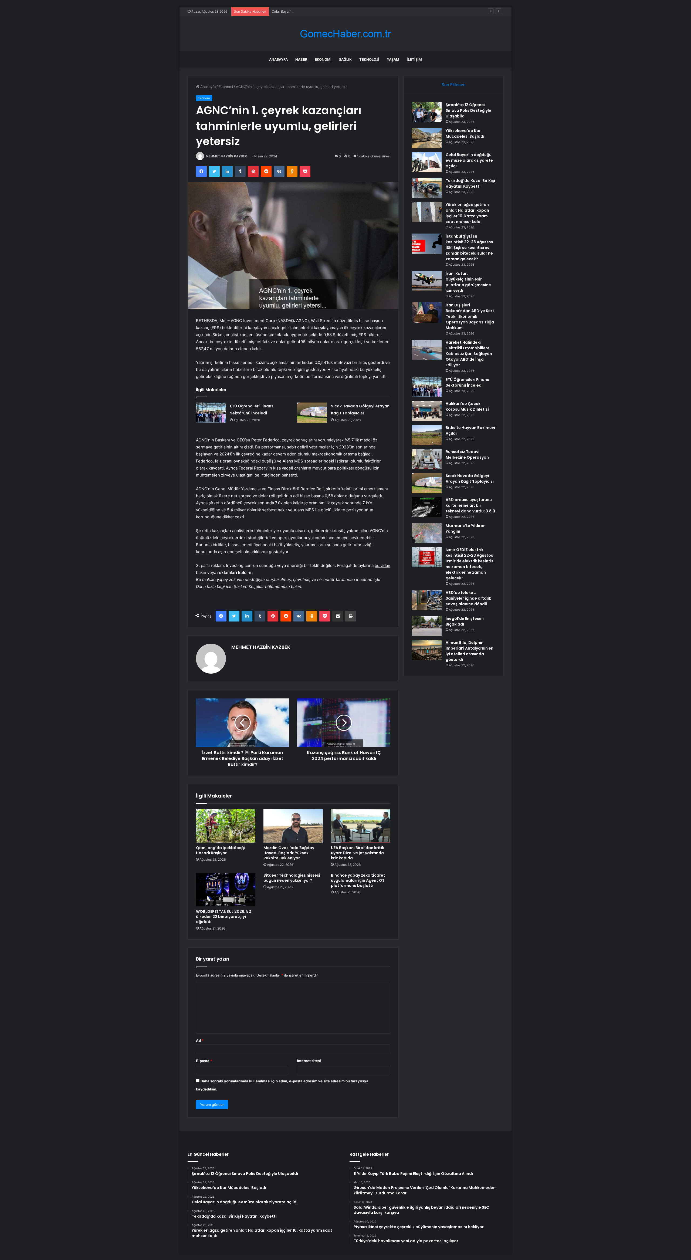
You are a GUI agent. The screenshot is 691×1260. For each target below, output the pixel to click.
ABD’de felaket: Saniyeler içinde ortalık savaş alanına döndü (468, 598)
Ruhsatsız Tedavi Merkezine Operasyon (467, 454)
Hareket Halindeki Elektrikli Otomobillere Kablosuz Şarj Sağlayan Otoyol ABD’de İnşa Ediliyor (469, 354)
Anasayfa (278, 59)
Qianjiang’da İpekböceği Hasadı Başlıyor (220, 850)
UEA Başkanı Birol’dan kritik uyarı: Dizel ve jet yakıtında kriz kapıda (357, 853)
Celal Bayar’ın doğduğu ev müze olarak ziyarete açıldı (316, 11)
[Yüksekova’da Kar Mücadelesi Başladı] (427, 138)
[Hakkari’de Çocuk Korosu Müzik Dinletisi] (427, 411)
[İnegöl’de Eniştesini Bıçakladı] (427, 626)
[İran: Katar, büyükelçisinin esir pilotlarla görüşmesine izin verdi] (427, 281)
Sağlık (345, 59)
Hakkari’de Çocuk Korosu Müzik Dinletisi (467, 406)
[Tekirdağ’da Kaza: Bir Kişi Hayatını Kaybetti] (427, 188)
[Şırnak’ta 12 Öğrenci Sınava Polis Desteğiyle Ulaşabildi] (427, 112)
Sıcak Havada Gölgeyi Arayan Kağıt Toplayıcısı (470, 478)
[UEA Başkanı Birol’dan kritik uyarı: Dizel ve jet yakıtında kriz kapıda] (360, 826)
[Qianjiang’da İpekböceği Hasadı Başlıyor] (225, 826)
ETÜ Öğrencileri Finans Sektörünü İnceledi (467, 382)
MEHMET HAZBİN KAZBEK (226, 156)
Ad (200, 1040)
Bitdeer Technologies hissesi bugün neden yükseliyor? (291, 878)
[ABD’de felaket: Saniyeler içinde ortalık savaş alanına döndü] (427, 600)
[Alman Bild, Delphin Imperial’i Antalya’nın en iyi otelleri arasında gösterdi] (427, 650)
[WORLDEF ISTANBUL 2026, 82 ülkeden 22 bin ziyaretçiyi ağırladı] (225, 889)
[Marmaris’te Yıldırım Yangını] (427, 533)
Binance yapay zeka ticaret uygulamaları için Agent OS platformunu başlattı (358, 880)
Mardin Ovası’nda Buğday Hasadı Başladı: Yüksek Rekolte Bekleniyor (288, 853)
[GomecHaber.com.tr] (345, 33)
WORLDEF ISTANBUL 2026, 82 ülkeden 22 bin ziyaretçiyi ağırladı (223, 916)
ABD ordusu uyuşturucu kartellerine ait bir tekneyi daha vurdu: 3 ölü (470, 505)
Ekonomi (323, 59)
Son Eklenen (454, 84)
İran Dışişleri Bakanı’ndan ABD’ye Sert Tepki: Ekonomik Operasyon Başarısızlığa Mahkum (470, 316)
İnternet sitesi (309, 1061)
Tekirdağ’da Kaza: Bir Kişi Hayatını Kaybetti (470, 183)
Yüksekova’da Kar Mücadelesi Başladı (465, 133)
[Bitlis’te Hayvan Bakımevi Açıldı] (427, 435)
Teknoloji (369, 59)
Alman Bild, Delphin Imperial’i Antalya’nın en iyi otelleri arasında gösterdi (469, 651)
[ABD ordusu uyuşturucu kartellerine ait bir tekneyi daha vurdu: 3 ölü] (427, 507)
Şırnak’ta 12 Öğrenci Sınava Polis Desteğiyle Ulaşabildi (468, 110)
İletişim (414, 59)
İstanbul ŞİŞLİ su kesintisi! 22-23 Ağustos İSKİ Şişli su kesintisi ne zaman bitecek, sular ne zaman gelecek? (469, 248)
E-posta (204, 1061)
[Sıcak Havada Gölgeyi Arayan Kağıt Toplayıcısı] (312, 413)
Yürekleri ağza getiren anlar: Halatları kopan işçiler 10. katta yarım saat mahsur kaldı (467, 213)
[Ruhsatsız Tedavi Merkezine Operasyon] (427, 459)
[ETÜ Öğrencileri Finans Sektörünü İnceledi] (211, 413)
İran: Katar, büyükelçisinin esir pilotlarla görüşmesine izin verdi (468, 282)
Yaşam (393, 59)
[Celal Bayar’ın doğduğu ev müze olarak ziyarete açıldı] (427, 162)
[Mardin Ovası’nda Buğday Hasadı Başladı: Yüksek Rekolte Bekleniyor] (293, 826)
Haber (301, 59)
